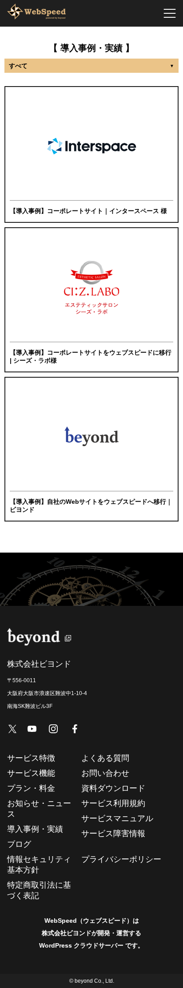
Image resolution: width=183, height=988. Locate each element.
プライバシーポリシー (121, 859)
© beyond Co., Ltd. (91, 981)
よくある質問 (105, 758)
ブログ (19, 844)
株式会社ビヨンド (67, 933)
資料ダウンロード (113, 788)
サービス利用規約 (113, 803)
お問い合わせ (105, 773)
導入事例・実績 (35, 829)
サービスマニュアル (117, 818)
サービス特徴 (31, 758)
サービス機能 (31, 773)
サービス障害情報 (113, 833)
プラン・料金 (31, 788)
